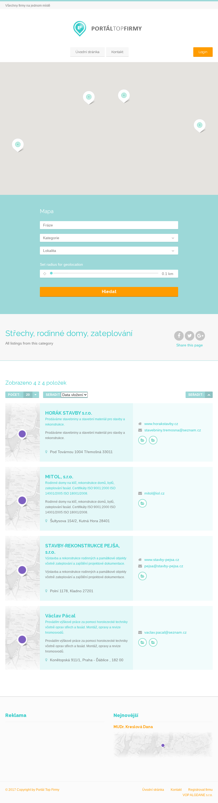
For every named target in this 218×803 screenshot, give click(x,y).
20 (28, 395)
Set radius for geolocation (61, 264)
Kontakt (117, 52)
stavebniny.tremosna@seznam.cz (172, 430)
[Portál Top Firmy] (109, 29)
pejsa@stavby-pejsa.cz (163, 566)
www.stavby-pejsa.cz (161, 559)
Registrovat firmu (200, 790)
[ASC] (209, 395)
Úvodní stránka (87, 52)
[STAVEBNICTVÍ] (142, 440)
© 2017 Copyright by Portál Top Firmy (32, 790)
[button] (18, 145)
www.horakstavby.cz (161, 424)
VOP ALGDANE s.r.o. (198, 795)
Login (203, 52)
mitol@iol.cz (154, 493)
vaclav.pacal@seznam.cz (165, 632)
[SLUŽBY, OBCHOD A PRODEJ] (153, 440)
